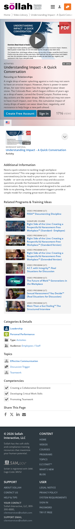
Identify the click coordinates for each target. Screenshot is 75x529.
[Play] (64, 136)
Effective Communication (24, 361)
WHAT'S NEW (46, 469)
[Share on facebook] (5, 414)
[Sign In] (59, 7)
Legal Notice (47, 487)
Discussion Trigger (20, 366)
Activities (21, 340)
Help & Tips (10, 497)
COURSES (44, 449)
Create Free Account (20, 113)
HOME (42, 439)
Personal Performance (22, 334)
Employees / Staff (31, 345)
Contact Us (11, 492)
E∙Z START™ (45, 464)
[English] (8, 123)
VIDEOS (43, 444)
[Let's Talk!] (67, 6)
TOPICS (43, 459)
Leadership (16, 328)
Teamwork (15, 372)
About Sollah (12, 487)
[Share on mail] (24, 414)
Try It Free (45, 512)
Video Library (21, 14)
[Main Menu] (50, 6)
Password (45, 507)
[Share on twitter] (11, 414)
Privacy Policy (48, 492)
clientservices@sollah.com (18, 512)
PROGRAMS (45, 454)
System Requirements (53, 497)
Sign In (44, 113)
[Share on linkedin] (17, 414)
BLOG (42, 474)
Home (7, 14)
